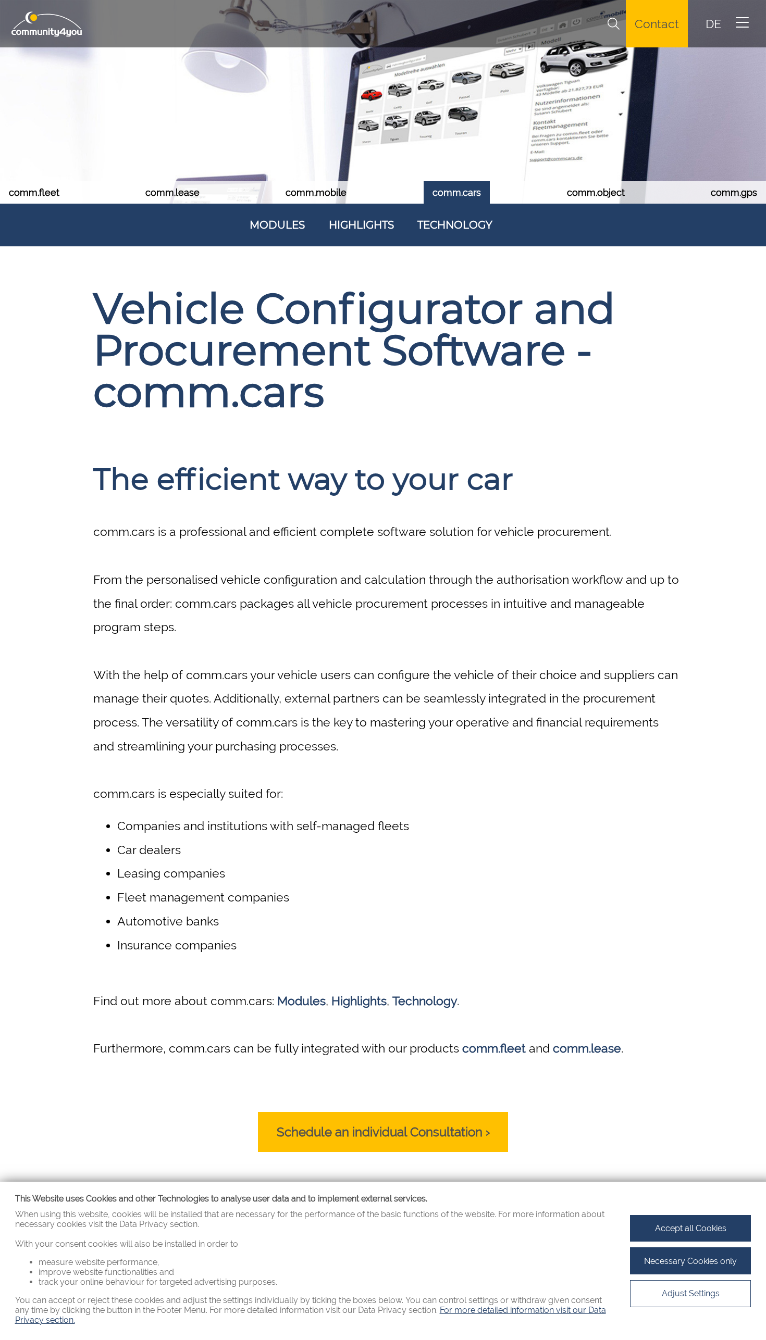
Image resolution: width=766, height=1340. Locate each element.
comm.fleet (494, 1048)
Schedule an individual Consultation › (383, 1131)
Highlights (361, 225)
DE (713, 24)
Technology (454, 225)
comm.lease (587, 1048)
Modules (277, 225)
